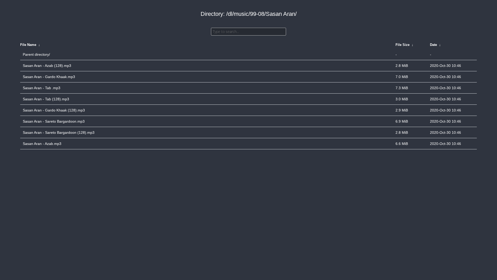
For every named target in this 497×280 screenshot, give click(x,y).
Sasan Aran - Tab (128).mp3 (46, 99)
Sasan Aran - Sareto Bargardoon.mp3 (54, 121)
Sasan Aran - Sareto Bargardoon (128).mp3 (58, 132)
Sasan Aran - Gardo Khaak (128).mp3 (54, 110)
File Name (28, 45)
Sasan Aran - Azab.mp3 (42, 144)
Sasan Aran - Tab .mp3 (41, 88)
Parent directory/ (36, 54)
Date (433, 45)
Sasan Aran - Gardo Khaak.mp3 (49, 77)
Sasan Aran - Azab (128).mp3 (47, 66)
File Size (403, 45)
